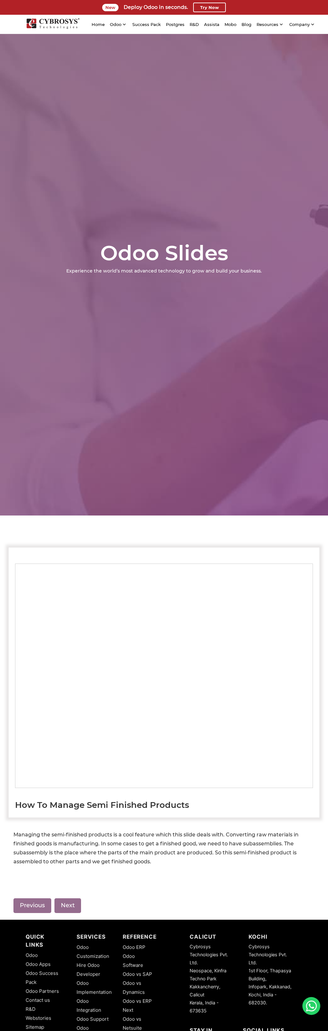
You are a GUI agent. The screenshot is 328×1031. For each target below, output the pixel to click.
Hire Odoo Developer (88, 969)
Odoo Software (133, 960)
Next (68, 905)
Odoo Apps (38, 964)
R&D (194, 24)
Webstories (38, 1018)
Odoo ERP (134, 947)
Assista (211, 24)
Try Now (209, 7)
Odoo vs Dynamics (134, 987)
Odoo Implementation (94, 987)
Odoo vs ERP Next (137, 1005)
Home (98, 24)
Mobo (230, 24)
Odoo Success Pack (42, 977)
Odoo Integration (89, 1005)
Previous (32, 905)
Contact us (38, 1000)
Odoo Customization (93, 951)
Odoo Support (93, 1019)
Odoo (32, 955)
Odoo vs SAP (137, 974)
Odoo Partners (42, 991)
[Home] (53, 24)
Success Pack (146, 24)
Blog (246, 24)
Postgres (175, 24)
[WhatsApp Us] (311, 1006)
